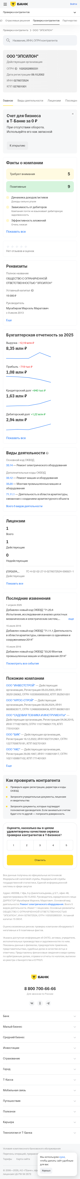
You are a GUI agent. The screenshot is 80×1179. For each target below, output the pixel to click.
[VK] (32, 1003)
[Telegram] (48, 1003)
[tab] (8, 100)
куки (62, 1157)
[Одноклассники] (40, 1003)
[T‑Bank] (19, 4)
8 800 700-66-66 (40, 988)
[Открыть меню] (5, 4)
